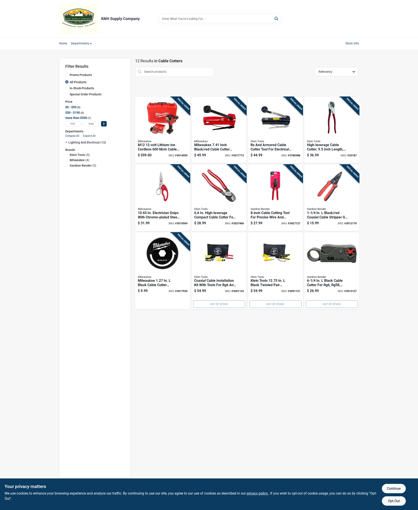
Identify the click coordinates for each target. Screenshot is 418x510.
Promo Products (81, 75)
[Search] (276, 18)
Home (63, 43)
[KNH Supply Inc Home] (78, 18)
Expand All (89, 135)
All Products (78, 82)
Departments (80, 43)
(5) (80, 155)
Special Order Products (85, 94)
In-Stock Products (82, 88)
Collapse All (72, 135)
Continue (394, 488)
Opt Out (394, 501)
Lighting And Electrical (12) (87, 142)
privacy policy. (257, 493)
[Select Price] (104, 124)
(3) (83, 165)
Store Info (352, 43)
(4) (79, 160)
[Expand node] (67, 142)
